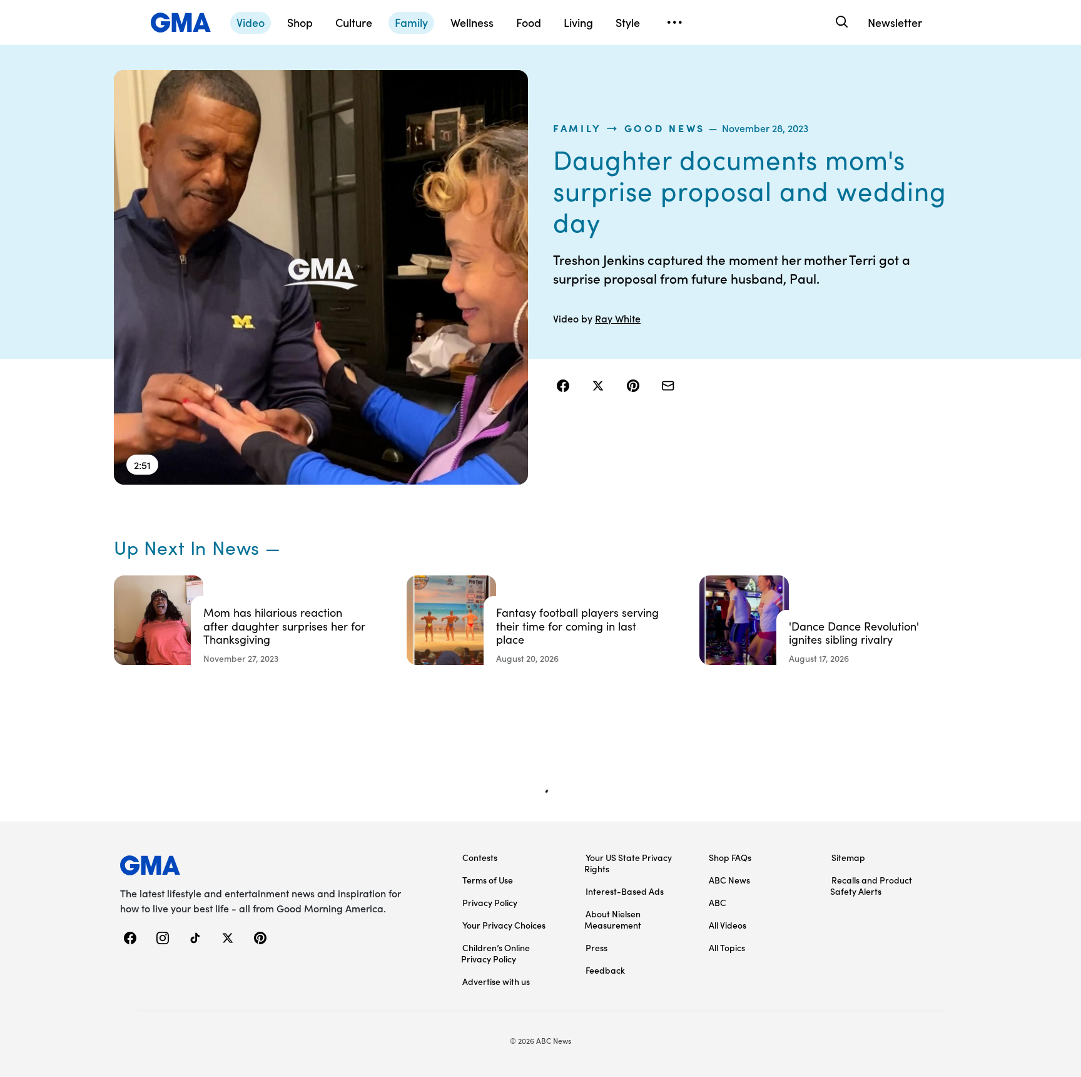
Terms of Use (487, 879)
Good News (664, 128)
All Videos (727, 925)
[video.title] (321, 277)
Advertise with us (496, 981)
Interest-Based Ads (625, 891)
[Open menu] (674, 22)
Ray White (618, 318)
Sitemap (848, 857)
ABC (717, 902)
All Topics (727, 947)
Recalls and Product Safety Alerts (871, 885)
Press (596, 947)
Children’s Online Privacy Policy (495, 953)
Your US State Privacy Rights (628, 863)
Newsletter (895, 22)
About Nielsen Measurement (612, 919)
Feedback (605, 970)
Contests (479, 857)
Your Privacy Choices (504, 925)
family (577, 128)
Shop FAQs (730, 857)
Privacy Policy (489, 902)
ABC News (729, 879)
